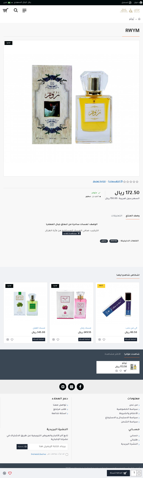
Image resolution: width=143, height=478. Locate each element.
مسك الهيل (39, 328)
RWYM (114, 241)
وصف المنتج (133, 216)
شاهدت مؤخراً (132, 354)
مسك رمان (85, 328)
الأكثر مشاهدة (113, 354)
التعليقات (116, 216)
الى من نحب (131, 328)
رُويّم (124, 363)
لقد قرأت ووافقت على (48, 454)
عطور (104, 241)
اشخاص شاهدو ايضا (128, 275)
